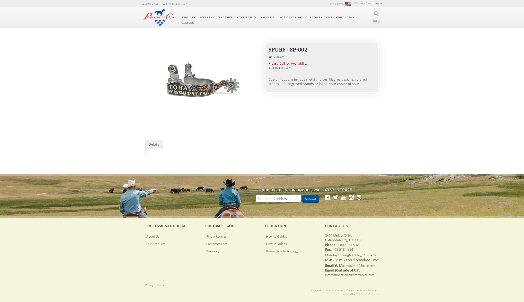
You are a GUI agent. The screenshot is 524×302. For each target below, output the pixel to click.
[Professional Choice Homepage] (159, 17)
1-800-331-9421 (349, 245)
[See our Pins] (359, 197)
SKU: (271, 57)
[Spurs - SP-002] (202, 80)
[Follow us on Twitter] (335, 197)
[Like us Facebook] (327, 197)
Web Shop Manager (367, 294)
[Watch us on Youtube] (343, 197)
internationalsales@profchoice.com (350, 275)
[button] (189, 17)
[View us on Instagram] (351, 197)
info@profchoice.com (361, 266)
